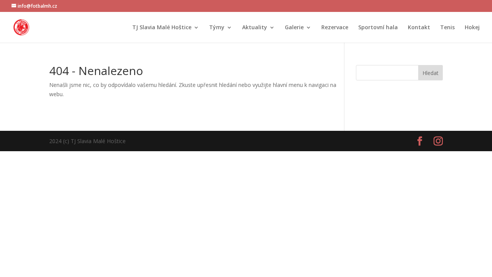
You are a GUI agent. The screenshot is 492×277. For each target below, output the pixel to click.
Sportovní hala (378, 28)
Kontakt (419, 28)
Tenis (447, 28)
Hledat (430, 73)
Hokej (472, 28)
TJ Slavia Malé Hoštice (161, 28)
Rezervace (334, 28)
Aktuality (254, 28)
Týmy (216, 28)
